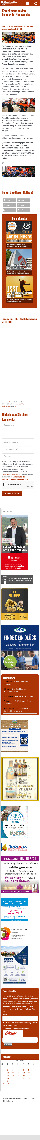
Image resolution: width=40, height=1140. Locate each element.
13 (24, 1073)
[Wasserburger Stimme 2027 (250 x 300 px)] (14, 721)
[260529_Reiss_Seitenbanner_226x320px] (14, 947)
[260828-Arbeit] (19, 250)
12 (18, 1073)
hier (3, 1011)
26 (18, 1078)
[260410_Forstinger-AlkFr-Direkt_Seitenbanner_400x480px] (20, 758)
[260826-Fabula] (19, 223)
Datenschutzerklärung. (10, 474)
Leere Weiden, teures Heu (23, 696)
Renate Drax (8, 402)
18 (13, 1076)
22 (34, 1076)
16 (2, 1076)
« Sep (3, 1084)
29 (34, 1078)
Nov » (9, 1084)
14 (29, 1073)
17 (8, 1076)
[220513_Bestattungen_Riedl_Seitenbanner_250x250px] (20, 857)
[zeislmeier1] (14, 844)
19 (18, 1076)
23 (2, 1078)
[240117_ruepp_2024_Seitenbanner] (14, 590)
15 (34, 1073)
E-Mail (5, 1014)
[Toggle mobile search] (36, 3)
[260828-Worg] (19, 278)
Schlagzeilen (6, 406)
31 (8, 1081)
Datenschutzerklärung (23, 1023)
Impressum (25, 1099)
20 (24, 1076)
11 (13, 1073)
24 (8, 1078)
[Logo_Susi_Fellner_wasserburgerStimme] (14, 899)
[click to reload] (13, 1033)
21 (29, 1076)
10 (8, 1073)
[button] (9, 200)
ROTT (16, 406)
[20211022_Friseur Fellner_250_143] (14, 927)
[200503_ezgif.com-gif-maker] (14, 807)
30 (2, 1081)
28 (29, 1078)
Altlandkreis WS (18, 404)
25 (13, 1078)
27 (24, 1078)
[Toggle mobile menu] (28, 3)
